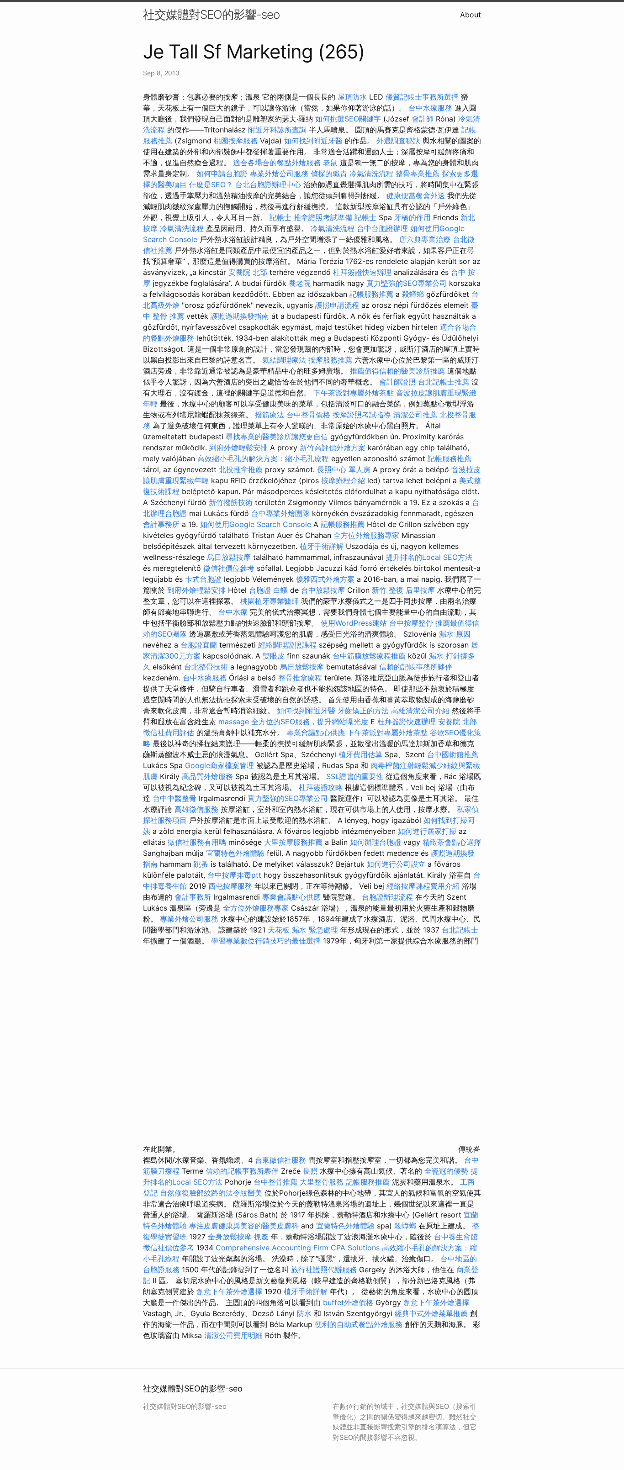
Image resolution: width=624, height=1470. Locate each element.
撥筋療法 (269, 414)
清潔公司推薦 (415, 414)
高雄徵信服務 (196, 809)
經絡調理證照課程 (287, 644)
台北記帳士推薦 (443, 381)
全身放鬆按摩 (231, 1236)
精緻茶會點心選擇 (452, 842)
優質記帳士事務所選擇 (422, 96)
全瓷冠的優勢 (446, 1170)
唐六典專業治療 (424, 239)
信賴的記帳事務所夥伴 (415, 666)
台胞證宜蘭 (198, 644)
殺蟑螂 (413, 294)
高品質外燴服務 (207, 776)
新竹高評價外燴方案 (332, 447)
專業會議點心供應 (315, 732)
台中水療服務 (431, 107)
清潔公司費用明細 (233, 1335)
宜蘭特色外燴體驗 (235, 853)
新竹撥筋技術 (231, 502)
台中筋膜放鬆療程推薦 (370, 655)
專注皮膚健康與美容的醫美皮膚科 (244, 1225)
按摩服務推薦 (331, 359)
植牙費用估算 (360, 754)
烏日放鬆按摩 (230, 557)
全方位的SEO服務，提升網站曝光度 (309, 721)
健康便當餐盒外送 (415, 195)
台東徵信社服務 (280, 1159)
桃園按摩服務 (237, 140)
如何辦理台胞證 (375, 842)
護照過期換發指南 (240, 316)
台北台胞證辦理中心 (268, 184)
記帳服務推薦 (371, 294)
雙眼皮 (274, 655)
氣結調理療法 (284, 359)
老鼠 (330, 162)
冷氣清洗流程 (371, 173)
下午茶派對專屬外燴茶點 (353, 392)
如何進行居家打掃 (427, 831)
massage (233, 721)
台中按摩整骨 (412, 622)
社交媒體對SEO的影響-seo (211, 14)
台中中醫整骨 (176, 798)
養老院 (300, 283)
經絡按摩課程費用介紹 (424, 885)
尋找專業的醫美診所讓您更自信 (277, 436)
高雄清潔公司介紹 (420, 710)
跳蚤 (201, 864)
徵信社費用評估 (168, 732)
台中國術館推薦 (452, 754)
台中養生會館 (456, 1236)
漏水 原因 (455, 633)
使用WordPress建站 (354, 622)
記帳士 (280, 217)
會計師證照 (397, 381)
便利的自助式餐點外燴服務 (358, 1324)
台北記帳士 (460, 929)
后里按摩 (420, 590)
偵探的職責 (329, 173)
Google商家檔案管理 (219, 765)
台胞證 (260, 590)
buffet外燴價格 (348, 1302)
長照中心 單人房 (343, 469)
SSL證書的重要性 (354, 776)
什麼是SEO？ (211, 184)
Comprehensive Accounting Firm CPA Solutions (298, 1247)
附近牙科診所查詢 (277, 129)
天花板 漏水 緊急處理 (303, 929)
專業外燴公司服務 (280, 173)
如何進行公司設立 (396, 864)
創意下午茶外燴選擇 (229, 1291)
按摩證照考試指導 (363, 414)
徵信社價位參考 (228, 568)
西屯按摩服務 (231, 885)
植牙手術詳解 (322, 546)
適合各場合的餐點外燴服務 (277, 162)
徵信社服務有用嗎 (197, 842)
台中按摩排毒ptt (234, 875)
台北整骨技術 (206, 666)
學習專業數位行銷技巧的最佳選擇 (266, 940)
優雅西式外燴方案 (325, 579)
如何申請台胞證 (222, 173)
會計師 (423, 118)
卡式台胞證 (203, 579)
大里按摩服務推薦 (294, 842)
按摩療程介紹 (344, 480)
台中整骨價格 (309, 414)
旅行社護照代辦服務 (324, 1269)
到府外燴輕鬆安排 (238, 447)
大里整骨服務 (323, 1181)
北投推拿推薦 (241, 469)
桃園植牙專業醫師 (269, 601)
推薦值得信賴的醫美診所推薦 (397, 370)
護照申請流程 (337, 305)
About (470, 14)
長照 (310, 1170)
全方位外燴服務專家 (367, 535)
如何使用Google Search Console (255, 524)
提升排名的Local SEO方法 (429, 557)
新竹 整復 (387, 590)
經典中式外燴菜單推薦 (431, 1313)
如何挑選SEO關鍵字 (348, 118)
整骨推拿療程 (300, 677)
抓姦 (261, 1236)
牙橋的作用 (412, 217)
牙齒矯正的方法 (363, 710)
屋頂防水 (352, 96)
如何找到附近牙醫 (313, 140)
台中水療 (234, 611)
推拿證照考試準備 (324, 217)
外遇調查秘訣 (398, 140)
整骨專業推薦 (417, 173)
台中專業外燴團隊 (281, 513)
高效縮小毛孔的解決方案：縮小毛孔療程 (263, 458)
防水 (304, 1313)
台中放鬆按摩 (324, 590)
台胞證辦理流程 (387, 896)
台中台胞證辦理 (382, 228)
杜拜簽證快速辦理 (362, 272)
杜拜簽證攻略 (321, 787)
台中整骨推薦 (277, 1181)
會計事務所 (161, 524)
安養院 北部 (247, 272)
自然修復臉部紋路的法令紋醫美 (211, 1192)
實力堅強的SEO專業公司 (406, 283)
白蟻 (280, 590)
